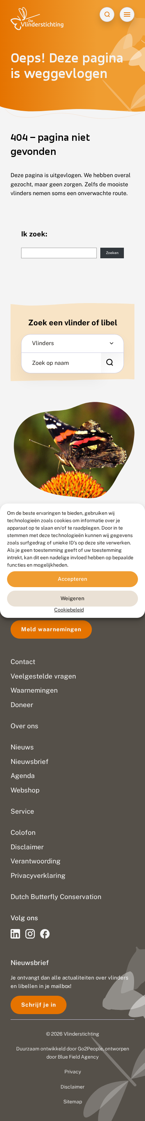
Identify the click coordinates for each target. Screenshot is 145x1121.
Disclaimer (72, 1087)
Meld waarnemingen (51, 629)
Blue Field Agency (78, 1057)
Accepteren (72, 579)
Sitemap (72, 1101)
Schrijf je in (38, 1004)
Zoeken (112, 253)
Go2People (90, 1048)
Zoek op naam (50, 363)
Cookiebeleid (69, 609)
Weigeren (72, 598)
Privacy (72, 1071)
